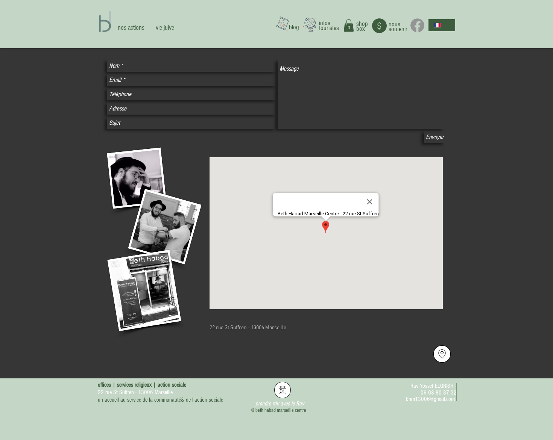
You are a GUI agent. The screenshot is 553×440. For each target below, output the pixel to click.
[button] (348, 25)
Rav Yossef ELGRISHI (432, 386)
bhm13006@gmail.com (430, 399)
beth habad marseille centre (280, 410)
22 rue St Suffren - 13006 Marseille (135, 392)
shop (362, 24)
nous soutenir (398, 26)
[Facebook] (417, 25)
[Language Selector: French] (441, 25)
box (360, 29)
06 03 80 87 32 (439, 392)
